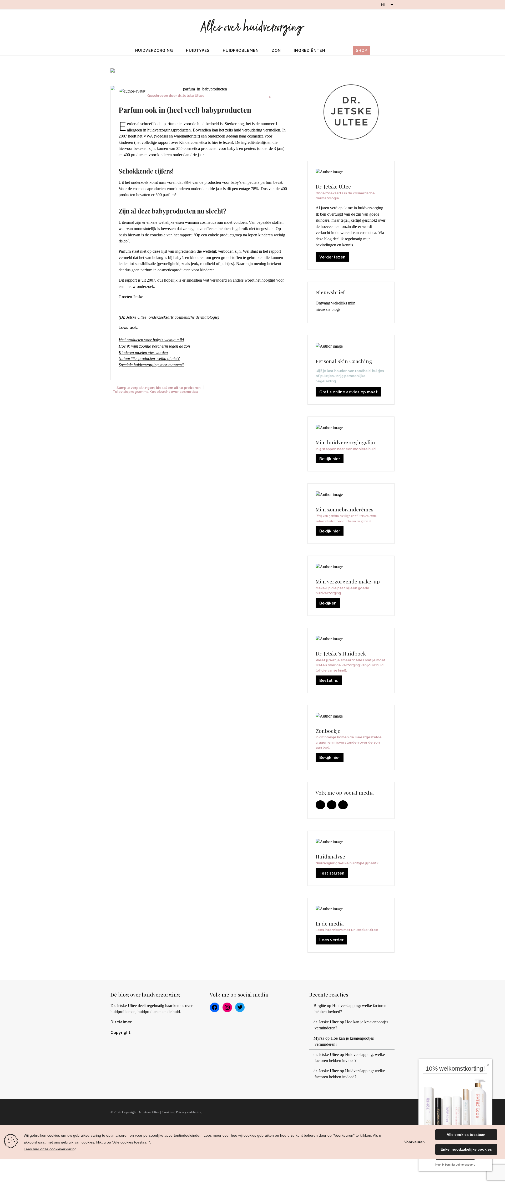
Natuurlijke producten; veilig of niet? (149, 358)
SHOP (361, 50)
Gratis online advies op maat (348, 391)
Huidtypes (198, 50)
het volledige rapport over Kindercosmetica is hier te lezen (183, 142)
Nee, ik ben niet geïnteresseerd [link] (455, 1164)
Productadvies (277, 1112)
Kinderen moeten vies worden (143, 352)
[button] (489, 1063)
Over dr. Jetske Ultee (226, 1112)
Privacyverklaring (188, 1112)
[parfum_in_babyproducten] (203, 89)
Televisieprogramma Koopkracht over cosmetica (155, 391)
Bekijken (327, 603)
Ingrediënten (309, 50)
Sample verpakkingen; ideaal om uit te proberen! (159, 387)
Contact (382, 1112)
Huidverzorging (154, 50)
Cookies (168, 1112)
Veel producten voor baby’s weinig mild (151, 340)
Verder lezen (332, 257)
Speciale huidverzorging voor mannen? (151, 365)
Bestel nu (329, 680)
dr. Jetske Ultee (191, 96)
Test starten (331, 873)
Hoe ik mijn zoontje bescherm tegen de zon (154, 346)
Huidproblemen (241, 50)
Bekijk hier (329, 458)
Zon (276, 50)
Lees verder (331, 939)
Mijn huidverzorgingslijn (333, 1112)
